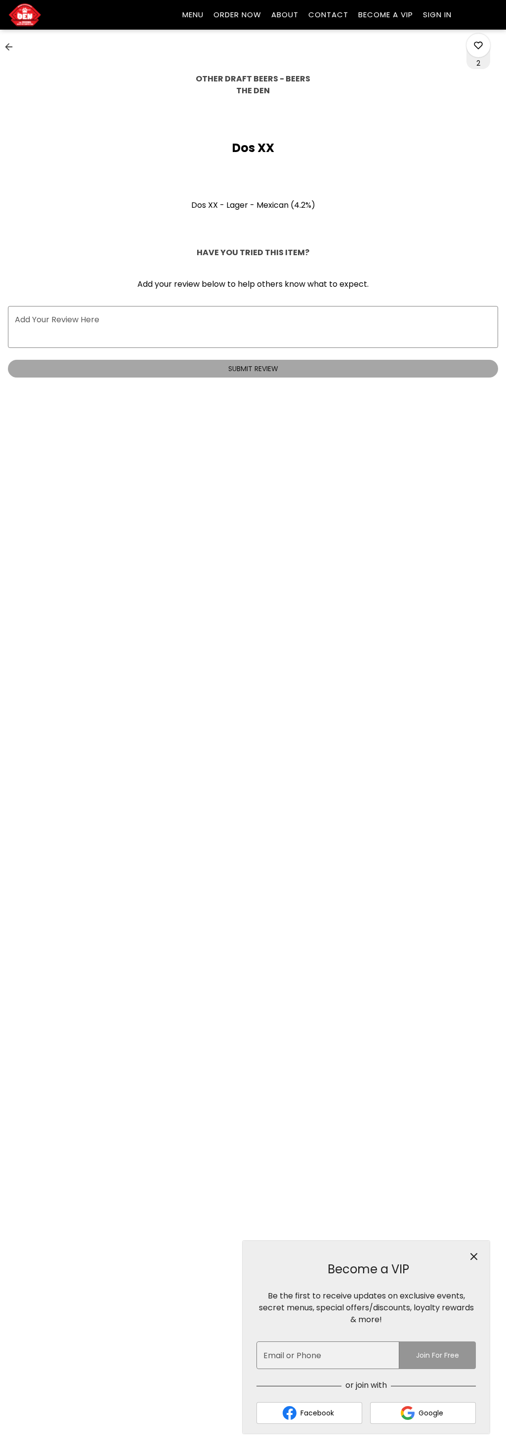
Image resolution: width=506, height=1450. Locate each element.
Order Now (237, 14)
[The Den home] (52, 14)
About (284, 14)
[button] (12, 47)
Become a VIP (385, 14)
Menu (193, 14)
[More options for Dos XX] (478, 45)
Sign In (437, 14)
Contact (328, 14)
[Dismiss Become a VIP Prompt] (474, 1256)
